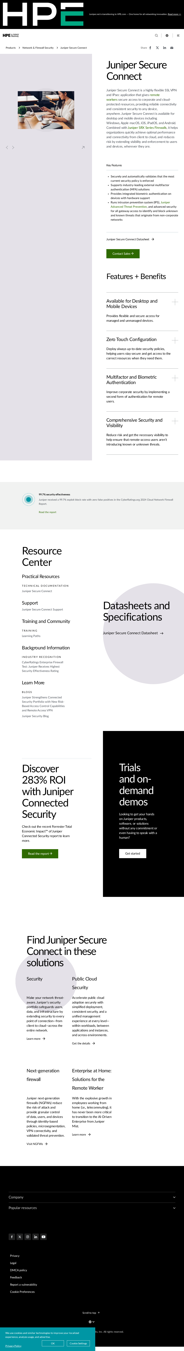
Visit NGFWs (35, 1144)
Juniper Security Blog (35, 716)
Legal (13, 1263)
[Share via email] (172, 49)
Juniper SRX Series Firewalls (147, 128)
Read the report (47, 512)
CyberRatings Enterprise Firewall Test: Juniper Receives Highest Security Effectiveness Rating (42, 667)
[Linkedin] (35, 1237)
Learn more (34, 1038)
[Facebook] (12, 1237)
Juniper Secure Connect (37, 591)
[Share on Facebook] (150, 49)
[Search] (156, 35)
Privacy (14, 1255)
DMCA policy (18, 1270)
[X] (20, 1237)
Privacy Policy (13, 1346)
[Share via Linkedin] (164, 49)
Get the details (81, 1043)
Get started (132, 853)
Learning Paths (31, 636)
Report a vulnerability (23, 1284)
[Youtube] (43, 1237)
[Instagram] (27, 1237)
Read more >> (174, 14)
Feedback (16, 1277)
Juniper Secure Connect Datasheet (128, 239)
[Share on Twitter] (157, 49)
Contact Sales (121, 253)
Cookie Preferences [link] (22, 1291)
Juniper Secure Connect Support (42, 609)
